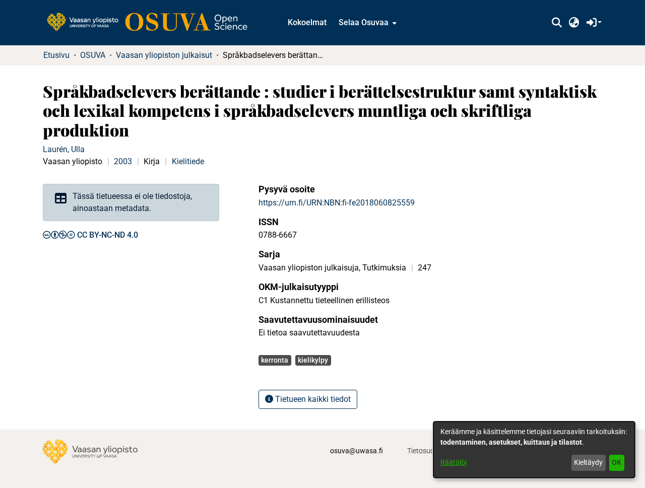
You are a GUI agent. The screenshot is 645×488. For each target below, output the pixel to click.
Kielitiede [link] (188, 161)
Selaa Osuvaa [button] (364, 22)
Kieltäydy (588, 462)
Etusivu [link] (56, 55)
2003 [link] (123, 161)
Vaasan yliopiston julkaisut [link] (164, 55)
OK (616, 462)
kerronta (274, 360)
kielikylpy (313, 360)
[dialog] (534, 450)
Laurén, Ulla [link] (64, 149)
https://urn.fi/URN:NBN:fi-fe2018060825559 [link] (337, 202)
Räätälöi (453, 462)
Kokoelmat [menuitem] (307, 22)
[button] (556, 23)
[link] (152, 23)
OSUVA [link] (92, 55)
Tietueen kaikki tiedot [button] (312, 399)
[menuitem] (367, 23)
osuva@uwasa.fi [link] (356, 451)
